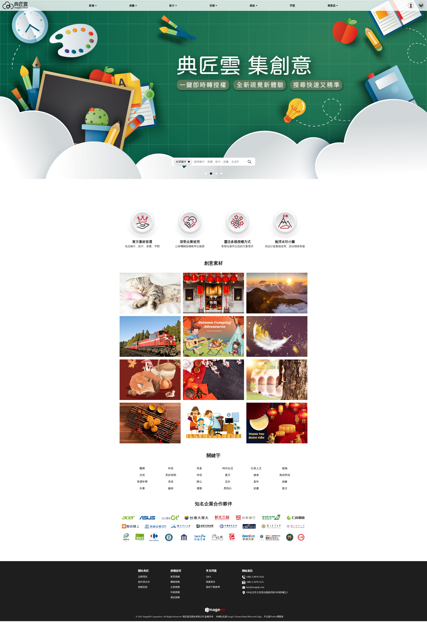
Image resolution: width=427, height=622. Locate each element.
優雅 (199, 488)
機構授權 (175, 582)
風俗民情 (284, 475)
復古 (284, 488)
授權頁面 (142, 587)
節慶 (256, 488)
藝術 (170, 488)
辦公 (199, 481)
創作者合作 (144, 582)
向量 (142, 488)
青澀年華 (142, 481)
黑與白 (228, 488)
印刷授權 (175, 592)
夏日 (227, 475)
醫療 (142, 468)
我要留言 (210, 582)
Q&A (208, 576)
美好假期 (170, 475)
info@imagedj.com (255, 587)
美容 (170, 481)
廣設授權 (175, 597)
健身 (256, 475)
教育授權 (175, 576)
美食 (199, 468)
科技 (170, 468)
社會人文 (256, 468)
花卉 (227, 481)
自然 (142, 475)
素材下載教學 (213, 587)
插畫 (284, 481)
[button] (32, 89)
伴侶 (199, 475)
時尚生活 (227, 468)
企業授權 (175, 587)
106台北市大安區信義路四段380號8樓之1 (267, 592)
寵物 (284, 468)
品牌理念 (142, 576)
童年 (256, 481)
